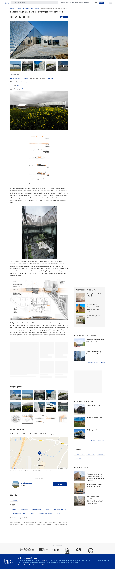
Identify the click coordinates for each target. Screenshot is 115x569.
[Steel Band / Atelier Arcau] (79, 422)
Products (75, 3)
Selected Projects (36, 510)
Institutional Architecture (45, 514)
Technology (91, 454)
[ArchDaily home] (6, 2)
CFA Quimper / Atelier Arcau (94, 430)
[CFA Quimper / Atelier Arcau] (79, 434)
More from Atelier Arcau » (98, 440)
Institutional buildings (60, 510)
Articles (68, 3)
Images (86, 3)
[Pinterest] (28, 17)
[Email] (24, 17)
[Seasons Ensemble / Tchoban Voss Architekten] (79, 344)
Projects (62, 3)
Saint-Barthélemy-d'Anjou (19, 514)
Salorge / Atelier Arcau (93, 406)
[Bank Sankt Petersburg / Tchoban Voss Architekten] (79, 356)
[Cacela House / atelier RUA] (80, 319)
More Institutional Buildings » (96, 362)
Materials (100, 454)
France (50, 79)
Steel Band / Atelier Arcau (94, 418)
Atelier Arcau (24, 82)
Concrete (14, 500)
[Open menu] (110, 2)
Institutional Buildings (19, 79)
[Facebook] (11, 17)
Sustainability (79, 454)
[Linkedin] (20, 17)
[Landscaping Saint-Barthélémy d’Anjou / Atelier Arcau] (15, 395)
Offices (47, 510)
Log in (96, 3)
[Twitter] (15, 17)
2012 (18, 85)
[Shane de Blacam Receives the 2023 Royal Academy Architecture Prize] (80, 308)
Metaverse (78, 458)
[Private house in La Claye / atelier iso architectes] (79, 488)
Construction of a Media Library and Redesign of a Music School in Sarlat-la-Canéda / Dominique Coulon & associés (95, 476)
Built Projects (24, 510)
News (81, 3)
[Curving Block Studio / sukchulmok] (80, 297)
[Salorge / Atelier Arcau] (79, 409)
